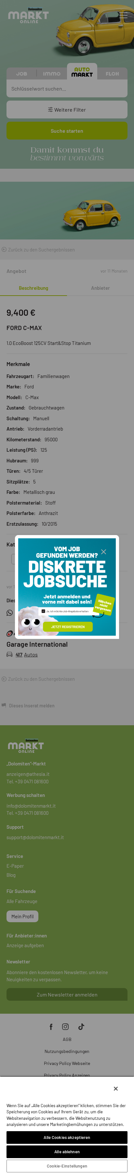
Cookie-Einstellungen (67, 1165)
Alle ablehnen (67, 1151)
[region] (67, 1125)
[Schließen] (116, 1089)
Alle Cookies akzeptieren (67, 1137)
